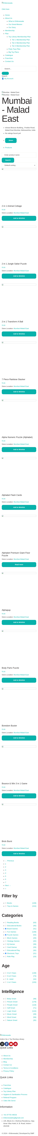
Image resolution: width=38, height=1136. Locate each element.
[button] (7, 78)
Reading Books (12, 922)
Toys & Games (12, 906)
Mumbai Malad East (21, 213)
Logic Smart (11, 1011)
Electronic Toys (12, 953)
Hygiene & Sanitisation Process (15, 1094)
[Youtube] (11, 1044)
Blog (5, 1062)
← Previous (9, 861)
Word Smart (11, 1017)
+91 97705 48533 (10, 1115)
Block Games (11, 938)
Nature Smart (11, 1020)
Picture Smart (11, 1002)
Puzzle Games (12, 935)
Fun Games (11, 932)
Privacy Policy (8, 1071)
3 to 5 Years (11, 973)
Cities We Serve (9, 1101)
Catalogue (7, 1088)
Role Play (10, 956)
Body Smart (11, 999)
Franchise (7, 1085)
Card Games (11, 947)
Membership (8, 1059)
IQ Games (10, 944)
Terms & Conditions (10, 1068)
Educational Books (13, 926)
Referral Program (9, 1097)
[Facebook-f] (6, 1044)
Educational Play (13, 950)
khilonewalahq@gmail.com (13, 1118)
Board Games (12, 929)
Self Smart (10, 1008)
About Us (6, 1056)
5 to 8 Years (11, 976)
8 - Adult (9, 979)
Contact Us (7, 1065)
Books (9, 903)
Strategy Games (13, 941)
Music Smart (11, 1014)
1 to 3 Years (11, 982)
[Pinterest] (15, 1044)
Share (11, 140)
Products (8, 148)
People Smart (11, 1005)
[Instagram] (2, 1044)
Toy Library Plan (9, 1091)
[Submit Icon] (5, 73)
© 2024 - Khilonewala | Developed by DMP (18, 1133)
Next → (8, 885)
